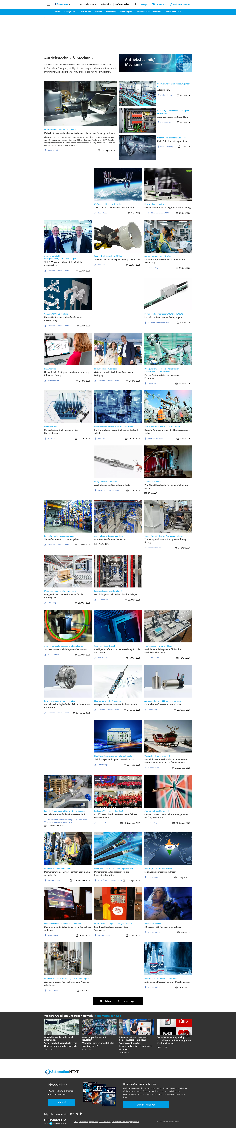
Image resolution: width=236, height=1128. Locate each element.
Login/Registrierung (181, 4)
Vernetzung (111, 11)
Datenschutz (83, 1122)
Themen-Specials (172, 11)
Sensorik (98, 11)
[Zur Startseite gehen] (64, 4)
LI (82, 1113)
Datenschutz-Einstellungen (122, 1122)
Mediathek (104, 4)
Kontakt (136, 1122)
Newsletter (161, 4)
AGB (76, 1122)
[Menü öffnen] (48, 4)
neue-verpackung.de (108, 1016)
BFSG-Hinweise (105, 1122)
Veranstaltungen (87, 4)
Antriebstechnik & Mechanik (149, 11)
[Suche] (135, 4)
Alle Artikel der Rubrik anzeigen (118, 1001)
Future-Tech (86, 11)
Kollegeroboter (70, 11)
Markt (57, 11)
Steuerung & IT (126, 11)
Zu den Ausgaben (146, 1104)
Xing (78, 1113)
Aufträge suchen (122, 4)
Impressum (93, 1122)
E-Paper (144, 4)
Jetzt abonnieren (61, 1102)
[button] (48, 1034)
